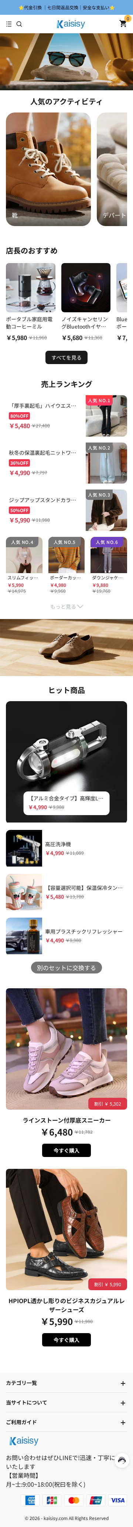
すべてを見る (66, 357)
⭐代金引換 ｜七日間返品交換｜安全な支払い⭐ (66, 7)
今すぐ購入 (66, 1150)
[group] (48, 169)
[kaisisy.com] (70, 24)
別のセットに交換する (66, 967)
